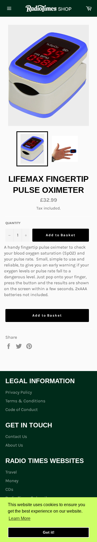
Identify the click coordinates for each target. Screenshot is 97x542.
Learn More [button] (19, 518)
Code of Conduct (21, 409)
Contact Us (16, 436)
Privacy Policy (18, 392)
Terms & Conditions (25, 400)
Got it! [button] (48, 532)
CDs (9, 489)
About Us (14, 445)
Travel (11, 472)
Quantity (12, 223)
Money (11, 480)
